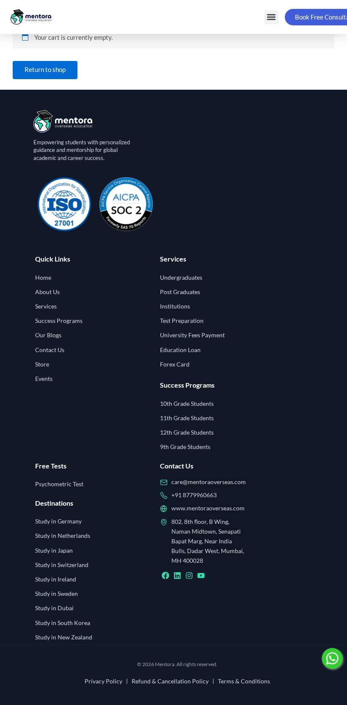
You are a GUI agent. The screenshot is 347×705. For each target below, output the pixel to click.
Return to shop (45, 69)
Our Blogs (48, 335)
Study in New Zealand (63, 637)
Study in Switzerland (61, 564)
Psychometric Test (59, 483)
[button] (271, 17)
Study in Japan (54, 550)
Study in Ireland (55, 579)
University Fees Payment (192, 335)
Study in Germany (58, 521)
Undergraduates (181, 277)
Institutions (175, 306)
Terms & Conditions (244, 681)
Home (43, 277)
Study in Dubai (54, 607)
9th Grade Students (185, 446)
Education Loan (180, 349)
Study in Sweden (56, 593)
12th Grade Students (187, 432)
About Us (47, 291)
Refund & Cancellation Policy (170, 681)
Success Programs (59, 320)
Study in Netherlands (62, 535)
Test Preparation (182, 320)
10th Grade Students (187, 403)
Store (42, 364)
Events (43, 378)
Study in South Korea (62, 622)
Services (46, 306)
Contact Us (49, 349)
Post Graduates (180, 291)
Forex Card (175, 364)
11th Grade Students (187, 417)
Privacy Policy (103, 681)
